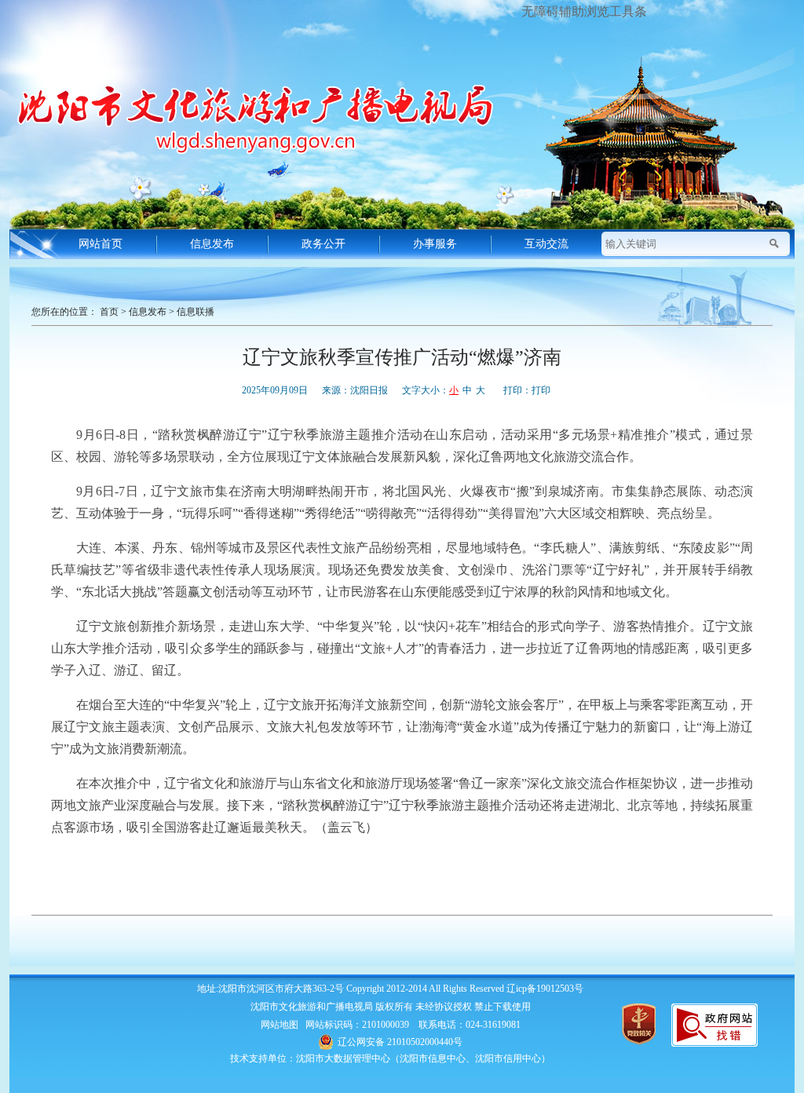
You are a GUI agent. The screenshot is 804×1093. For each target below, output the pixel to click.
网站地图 (279, 1024)
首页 (109, 311)
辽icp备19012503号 (544, 988)
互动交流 (546, 244)
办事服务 (435, 244)
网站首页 (100, 244)
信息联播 (195, 311)
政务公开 (323, 244)
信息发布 (212, 244)
